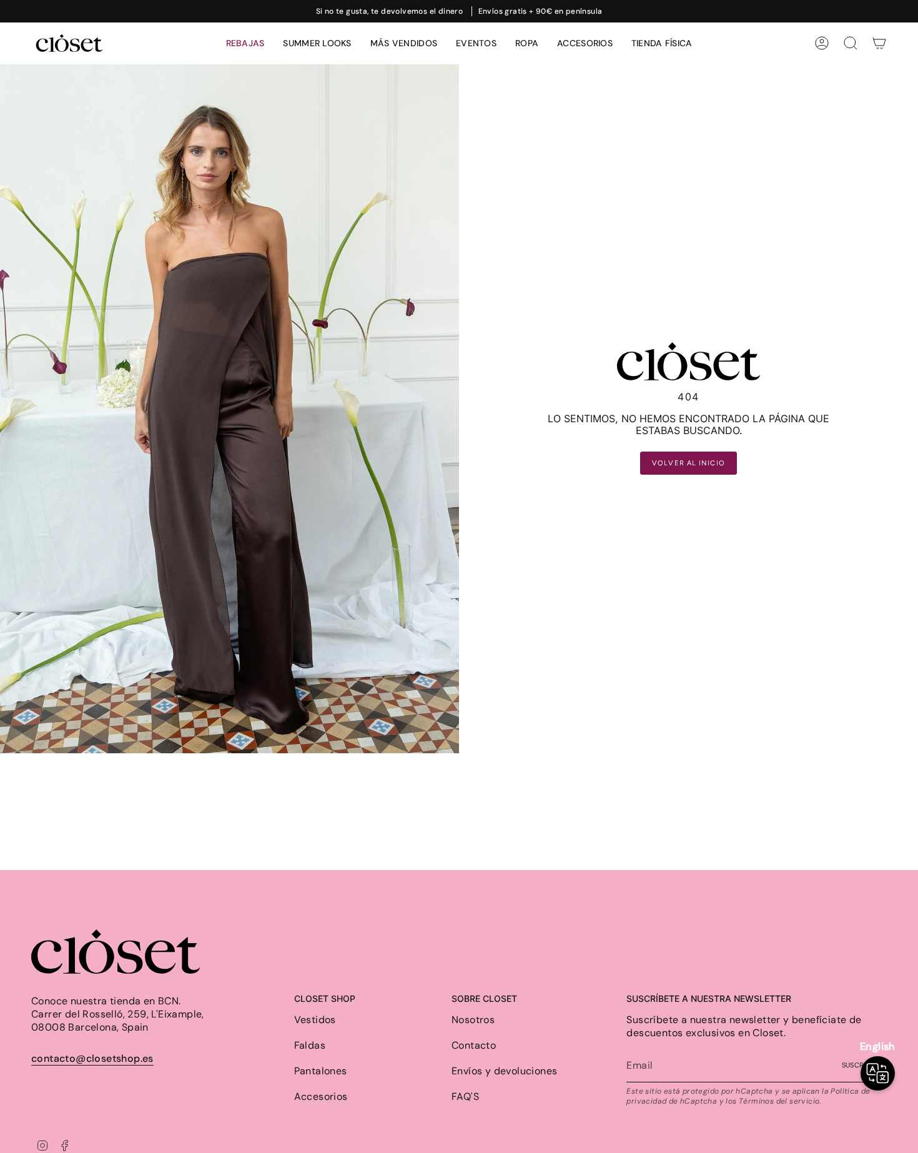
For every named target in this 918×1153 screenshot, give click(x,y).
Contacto (474, 1045)
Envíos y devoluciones (504, 1070)
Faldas (309, 1045)
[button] (527, 43)
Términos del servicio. (780, 1101)
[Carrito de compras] (879, 43)
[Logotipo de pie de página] (115, 951)
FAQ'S (465, 1096)
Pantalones (320, 1070)
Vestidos (315, 1019)
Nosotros (473, 1019)
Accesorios (321, 1096)
